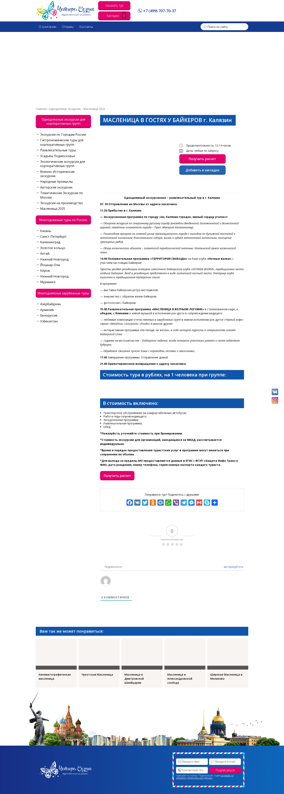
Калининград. (50, 242)
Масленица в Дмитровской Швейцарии (134, 678)
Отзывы (67, 26)
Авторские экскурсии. (56, 187)
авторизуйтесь (233, 567)
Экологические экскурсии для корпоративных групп (62, 163)
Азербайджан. (50, 304)
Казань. (46, 231)
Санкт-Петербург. (53, 236)
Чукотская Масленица (97, 674)
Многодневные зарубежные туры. (63, 293)
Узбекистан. (49, 321)
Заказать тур (114, 5)
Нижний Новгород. (54, 259)
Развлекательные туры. (58, 150)
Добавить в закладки (202, 170)
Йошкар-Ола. (50, 265)
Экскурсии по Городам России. (63, 134)
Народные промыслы (56, 181)
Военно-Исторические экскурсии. (57, 174)
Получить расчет (202, 159)
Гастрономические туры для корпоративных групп (61, 142)
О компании (47, 26)
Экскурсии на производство (61, 203)
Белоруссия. (49, 315)
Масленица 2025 (52, 208)
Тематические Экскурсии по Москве (61, 195)
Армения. (47, 310)
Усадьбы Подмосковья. (57, 156)
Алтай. (45, 253)
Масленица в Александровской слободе (179, 678)
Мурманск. (48, 282)
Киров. (45, 270)
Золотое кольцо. (53, 248)
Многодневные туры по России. (63, 220)
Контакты (86, 26)
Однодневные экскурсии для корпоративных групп (63, 121)
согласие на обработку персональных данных (205, 776)
